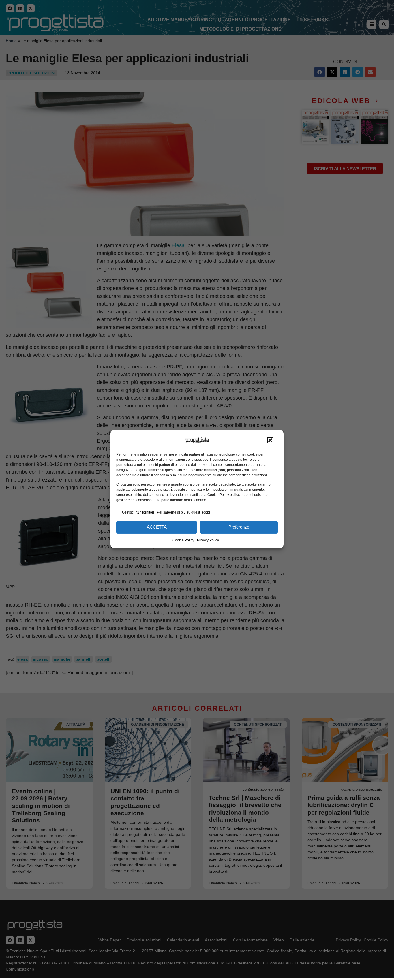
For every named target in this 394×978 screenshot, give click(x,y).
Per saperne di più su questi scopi (183, 512)
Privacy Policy (208, 540)
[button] (270, 440)
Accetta (157, 526)
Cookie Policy (183, 540)
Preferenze (238, 526)
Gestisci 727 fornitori (138, 512)
